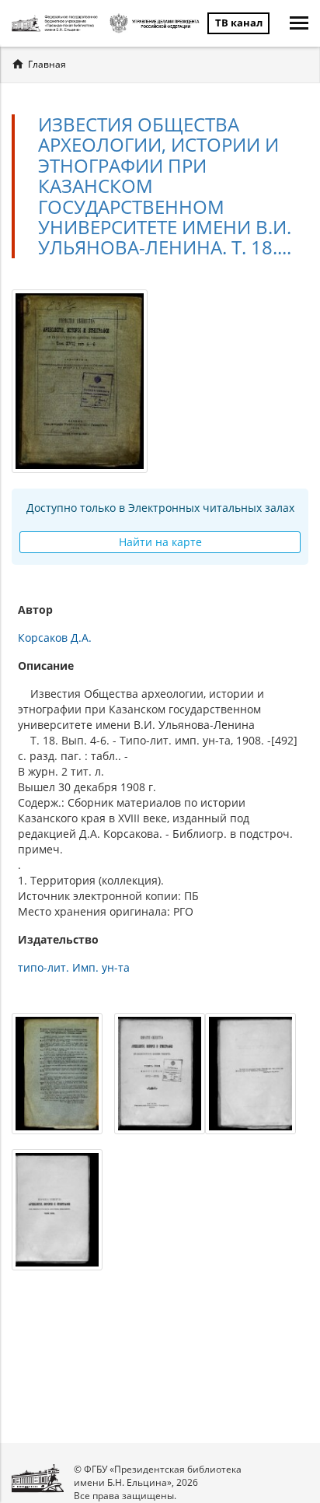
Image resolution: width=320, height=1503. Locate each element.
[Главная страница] (57, 23)
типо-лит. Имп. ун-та (74, 967)
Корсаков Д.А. (55, 637)
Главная (47, 64)
